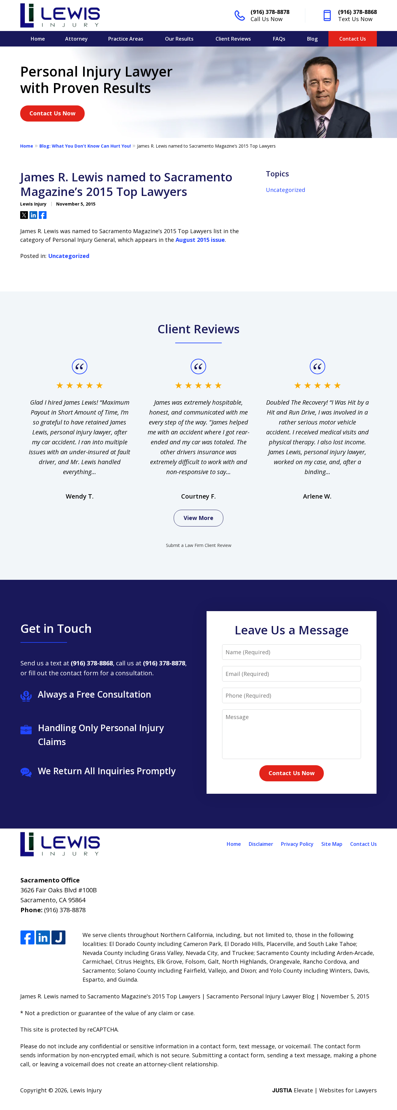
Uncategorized (68, 256)
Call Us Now (267, 19)
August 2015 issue (200, 239)
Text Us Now (355, 19)
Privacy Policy (297, 844)
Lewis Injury (86, 1090)
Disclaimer (261, 844)
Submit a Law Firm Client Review (198, 545)
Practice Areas (125, 38)
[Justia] (58, 937)
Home (38, 38)
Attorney (76, 38)
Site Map (331, 844)
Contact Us (352, 38)
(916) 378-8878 (270, 12)
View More (198, 518)
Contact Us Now (52, 113)
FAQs (279, 38)
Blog (312, 38)
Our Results (179, 38)
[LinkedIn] (43, 937)
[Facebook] (27, 937)
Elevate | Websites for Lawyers (324, 1090)
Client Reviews (233, 38)
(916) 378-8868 (357, 12)
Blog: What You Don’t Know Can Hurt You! (85, 146)
